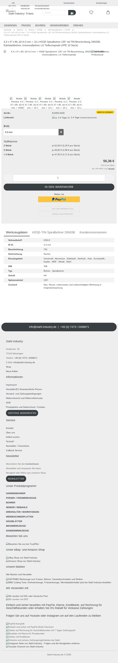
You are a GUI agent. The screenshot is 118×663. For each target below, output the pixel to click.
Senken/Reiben (59, 25)
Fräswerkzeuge (26, 498)
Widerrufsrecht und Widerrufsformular (24, 398)
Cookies (41, 407)
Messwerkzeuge (16, 526)
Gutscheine (23, 446)
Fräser (10, 498)
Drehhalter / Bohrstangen (22, 512)
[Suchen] (72, 12)
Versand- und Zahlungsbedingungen (23, 393)
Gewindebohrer (15, 493)
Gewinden (10, 25)
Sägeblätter (14, 521)
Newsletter (11, 446)
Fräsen (26, 25)
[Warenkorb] (108, 12)
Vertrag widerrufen (22, 413)
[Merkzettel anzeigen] (91, 12)
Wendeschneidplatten (19, 516)
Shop (8, 367)
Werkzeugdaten (17, 232)
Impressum (11, 385)
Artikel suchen (13, 437)
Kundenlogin (101, 3)
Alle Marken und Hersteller (19, 574)
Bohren (40, 25)
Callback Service (14, 450)
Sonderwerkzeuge (17, 530)
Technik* (10, 441)
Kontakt (9, 428)
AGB (8, 402)
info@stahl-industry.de (25, 5)
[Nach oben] (8, 658)
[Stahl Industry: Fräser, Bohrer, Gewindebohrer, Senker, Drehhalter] (20, 14)
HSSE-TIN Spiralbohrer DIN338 (53, 232)
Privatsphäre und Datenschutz (20, 407)
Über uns (10, 432)
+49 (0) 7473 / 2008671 (12, 4)
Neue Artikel (12, 371)
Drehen (78, 25)
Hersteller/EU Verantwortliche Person (24, 389)
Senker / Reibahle (17, 507)
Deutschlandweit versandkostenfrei (42, 5)
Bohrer (10, 502)
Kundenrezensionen (93, 232)
